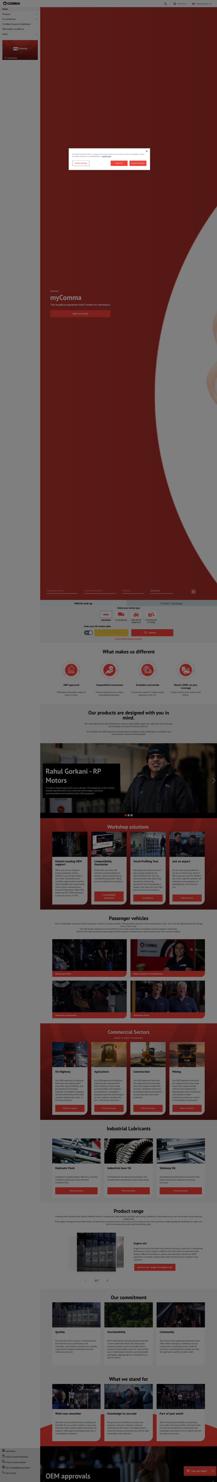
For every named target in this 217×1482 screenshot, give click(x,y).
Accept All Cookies (138, 163)
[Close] (146, 151)
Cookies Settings (81, 163)
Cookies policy (106, 156)
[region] (109, 159)
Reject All (119, 163)
